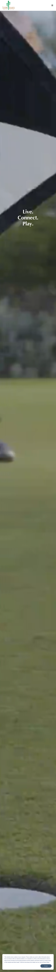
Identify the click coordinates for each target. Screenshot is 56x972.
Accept (46, 966)
